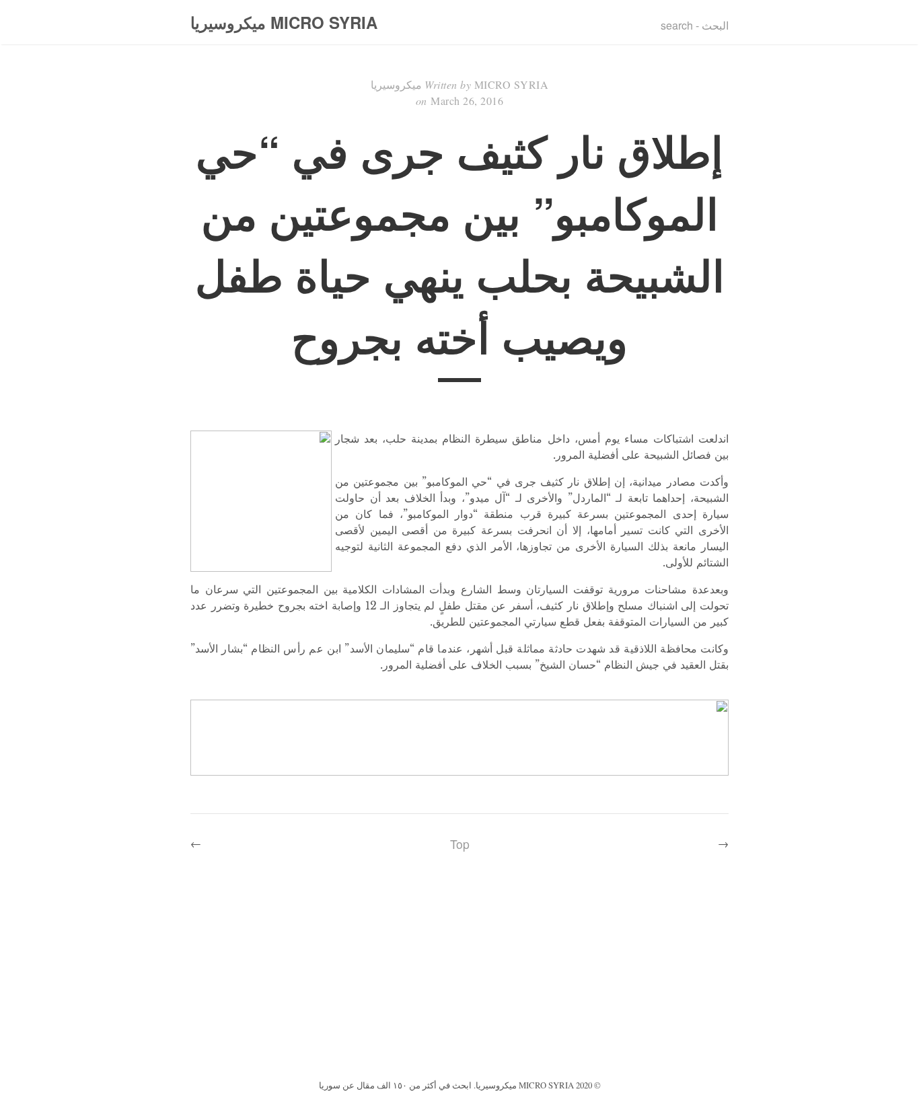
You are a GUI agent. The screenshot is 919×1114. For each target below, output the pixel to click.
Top (460, 844)
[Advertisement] (459, 975)
